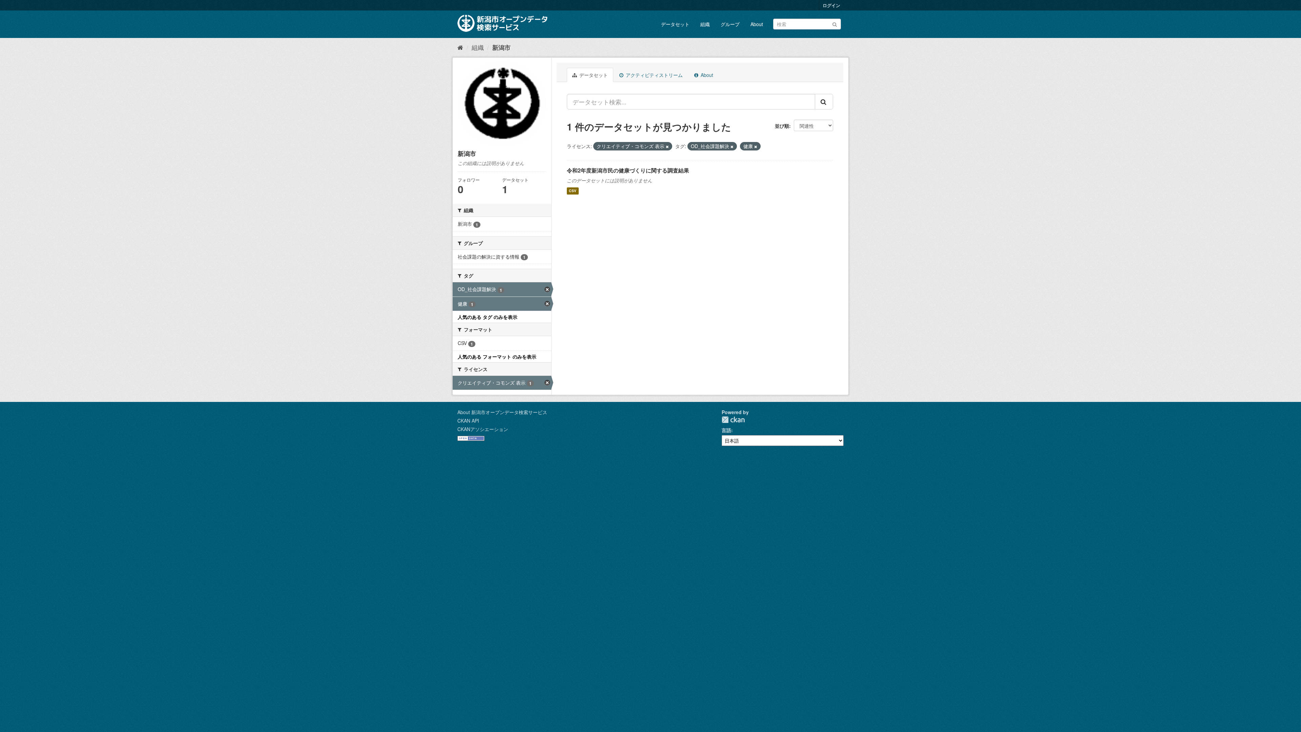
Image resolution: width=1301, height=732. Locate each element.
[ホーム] (460, 47)
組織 (705, 24)
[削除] (667, 146)
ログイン (831, 5)
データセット (675, 24)
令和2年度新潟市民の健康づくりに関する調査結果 (628, 170)
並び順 (782, 125)
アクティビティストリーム (653, 75)
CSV (572, 191)
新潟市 (501, 47)
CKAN (733, 419)
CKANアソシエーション (482, 429)
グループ (730, 24)
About (756, 24)
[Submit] (835, 23)
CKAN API (468, 420)
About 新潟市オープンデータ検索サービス (502, 412)
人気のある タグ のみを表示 (487, 316)
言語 (726, 430)
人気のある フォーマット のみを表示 (497, 356)
